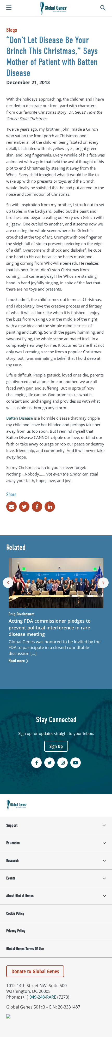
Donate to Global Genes (35, 971)
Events (10, 878)
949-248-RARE (42, 997)
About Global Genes (20, 895)
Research (12, 860)
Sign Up (56, 746)
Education (13, 843)
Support (11, 825)
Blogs (11, 30)
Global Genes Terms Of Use (25, 948)
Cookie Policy (15, 913)
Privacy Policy (15, 931)
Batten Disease (19, 418)
